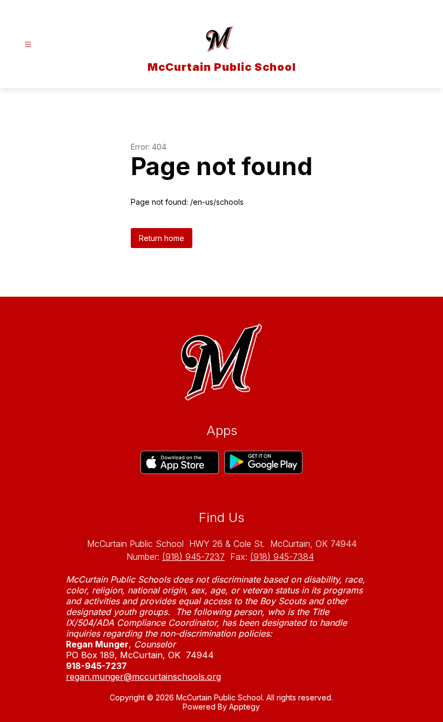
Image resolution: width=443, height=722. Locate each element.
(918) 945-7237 (193, 556)
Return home (161, 238)
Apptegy (244, 706)
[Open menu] (28, 44)
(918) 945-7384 (282, 556)
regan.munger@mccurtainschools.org (143, 676)
